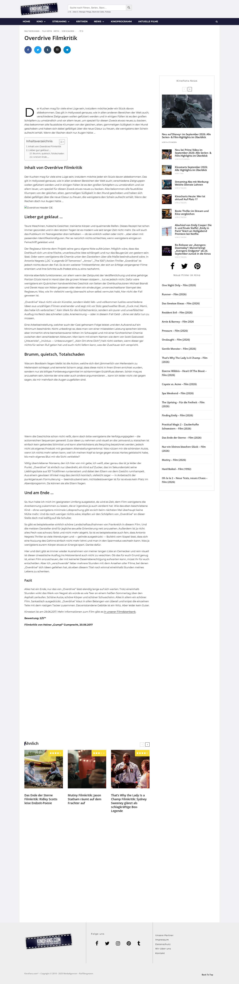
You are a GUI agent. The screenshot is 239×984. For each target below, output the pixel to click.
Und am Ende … (40, 157)
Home (26, 21)
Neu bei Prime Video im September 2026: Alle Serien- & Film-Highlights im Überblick (193, 152)
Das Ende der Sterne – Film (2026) (181, 437)
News (97, 21)
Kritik (56, 31)
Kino (40, 21)
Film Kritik (47, 31)
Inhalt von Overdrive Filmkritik (44, 146)
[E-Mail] (57, 49)
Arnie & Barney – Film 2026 (178, 321)
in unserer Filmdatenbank (120, 611)
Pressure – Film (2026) (175, 330)
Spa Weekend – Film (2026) (178, 393)
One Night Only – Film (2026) (179, 285)
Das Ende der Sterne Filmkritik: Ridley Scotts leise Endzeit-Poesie (40, 799)
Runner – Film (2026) (174, 294)
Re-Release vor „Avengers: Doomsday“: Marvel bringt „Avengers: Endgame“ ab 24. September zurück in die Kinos (193, 249)
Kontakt (160, 953)
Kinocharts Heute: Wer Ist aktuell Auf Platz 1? (190, 198)
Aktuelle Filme (148, 21)
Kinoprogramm (121, 21)
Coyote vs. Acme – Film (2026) (179, 384)
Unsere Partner (164, 935)
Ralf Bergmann (31, 31)
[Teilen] (28, 49)
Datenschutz (163, 944)
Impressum (162, 939)
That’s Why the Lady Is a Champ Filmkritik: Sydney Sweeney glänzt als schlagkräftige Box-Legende (129, 803)
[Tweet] (37, 49)
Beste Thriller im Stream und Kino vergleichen (192, 212)
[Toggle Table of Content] (60, 142)
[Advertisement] (91, 81)
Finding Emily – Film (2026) (177, 415)
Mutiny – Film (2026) (174, 459)
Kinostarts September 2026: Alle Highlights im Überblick (191, 168)
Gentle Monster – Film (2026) (179, 348)
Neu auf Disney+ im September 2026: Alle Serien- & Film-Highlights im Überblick (186, 136)
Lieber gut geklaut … (39, 150)
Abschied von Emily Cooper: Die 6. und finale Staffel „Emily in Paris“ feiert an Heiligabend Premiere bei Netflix (193, 229)
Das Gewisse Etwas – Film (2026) (181, 303)
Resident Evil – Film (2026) (177, 312)
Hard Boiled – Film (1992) (176, 469)
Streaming (59, 21)
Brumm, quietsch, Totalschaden (48, 153)
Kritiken (81, 21)
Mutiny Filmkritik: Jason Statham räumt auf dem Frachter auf (84, 799)
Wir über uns (163, 948)
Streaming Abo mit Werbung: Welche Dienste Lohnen (192, 183)
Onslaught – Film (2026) (176, 339)
